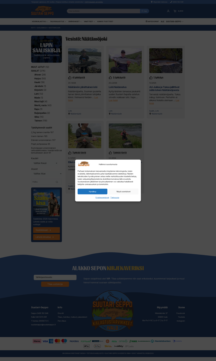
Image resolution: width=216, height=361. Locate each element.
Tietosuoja (114, 197)
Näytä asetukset (123, 191)
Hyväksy (92, 191)
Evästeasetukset (102, 197)
